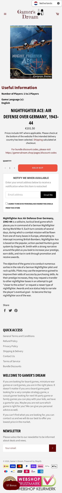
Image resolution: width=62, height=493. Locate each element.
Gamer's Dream (16, 461)
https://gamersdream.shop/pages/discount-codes (31, 152)
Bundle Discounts (12, 366)
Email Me (48, 195)
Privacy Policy (10, 346)
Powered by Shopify (32, 461)
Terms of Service (11, 361)
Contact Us (9, 356)
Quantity (7, 161)
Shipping (38, 139)
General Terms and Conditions (18, 336)
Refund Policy (10, 341)
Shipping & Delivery (13, 351)
